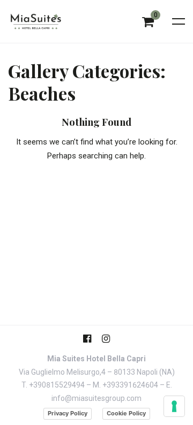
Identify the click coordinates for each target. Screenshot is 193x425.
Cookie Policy (126, 413)
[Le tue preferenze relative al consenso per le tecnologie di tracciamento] (174, 406)
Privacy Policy (67, 413)
